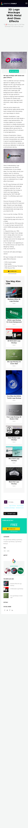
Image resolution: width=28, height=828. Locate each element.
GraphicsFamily (14, 566)
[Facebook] (5, 610)
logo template (20, 505)
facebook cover (20, 507)
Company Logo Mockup (9, 541)
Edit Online (15, 71)
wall (8, 550)
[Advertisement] (14, 39)
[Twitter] (7, 610)
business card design (9, 507)
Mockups (6, 543)
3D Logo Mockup (7, 539)
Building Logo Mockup (17, 539)
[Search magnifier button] (22, 502)
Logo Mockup (18, 541)
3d (4, 550)
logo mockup (12, 505)
